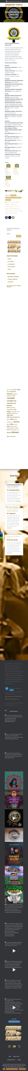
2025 (8, 391)
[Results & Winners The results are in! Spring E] (14, 970)
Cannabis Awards (13, 204)
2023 (15, 389)
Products (11, 213)
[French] (12, 228)
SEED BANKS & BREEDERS (13, 276)
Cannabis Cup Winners (11, 404)
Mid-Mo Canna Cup (16, 536)
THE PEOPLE (10, 281)
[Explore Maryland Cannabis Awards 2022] (16, 166)
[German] (14, 228)
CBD (15, 206)
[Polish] (19, 228)
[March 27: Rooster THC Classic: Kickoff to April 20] (14, 913)
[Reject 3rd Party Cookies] (26, 1066)
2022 (12, 389)
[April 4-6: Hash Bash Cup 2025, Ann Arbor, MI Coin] (14, 837)
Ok (4, 1069)
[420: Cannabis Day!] (12, 506)
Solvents (15, 424)
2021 (9, 202)
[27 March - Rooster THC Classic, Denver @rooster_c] (14, 818)
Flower (18, 411)
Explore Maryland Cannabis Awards (13, 197)
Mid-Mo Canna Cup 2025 (12, 540)
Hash (13, 413)
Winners (15, 213)
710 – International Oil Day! (13, 490)
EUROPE (9, 259)
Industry (7, 210)
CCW (12, 487)
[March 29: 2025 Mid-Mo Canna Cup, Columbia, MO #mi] (14, 875)
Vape (18, 429)
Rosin (8, 424)
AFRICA (9, 269)
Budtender (17, 202)
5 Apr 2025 (18, 705)
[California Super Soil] (14, 450)
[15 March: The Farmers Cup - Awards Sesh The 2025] (14, 989)
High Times (10, 415)
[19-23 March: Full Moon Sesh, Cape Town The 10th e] (14, 894)
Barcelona (15, 393)
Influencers (11, 210)
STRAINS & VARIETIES (12, 279)
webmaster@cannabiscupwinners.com (15, 1)
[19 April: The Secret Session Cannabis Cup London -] (14, 724)
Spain (8, 426)
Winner (9, 432)
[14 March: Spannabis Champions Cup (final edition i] (14, 1007)
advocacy (12, 202)
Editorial (16, 487)
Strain (15, 426)
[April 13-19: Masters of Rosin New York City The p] (14, 743)
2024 (18, 389)
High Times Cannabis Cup (13, 417)
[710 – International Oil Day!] (14, 482)
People (6, 213)
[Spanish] (10, 230)
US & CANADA (11, 261)
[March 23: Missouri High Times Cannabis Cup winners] (14, 856)
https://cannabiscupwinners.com (12, 699)
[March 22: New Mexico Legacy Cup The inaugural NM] (14, 932)
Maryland (20, 210)
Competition (12, 407)
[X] (1, 536)
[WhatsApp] (1, 538)
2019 (7, 389)
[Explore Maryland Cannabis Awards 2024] (8, 178)
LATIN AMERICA (11, 264)
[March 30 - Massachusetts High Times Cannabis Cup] (14, 799)
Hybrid (8, 419)
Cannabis (7, 204)
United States (13, 429)
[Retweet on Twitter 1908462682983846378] (8, 701)
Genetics (9, 413)
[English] (10, 228)
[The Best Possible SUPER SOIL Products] (14, 191)
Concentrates (10, 409)
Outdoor (9, 422)
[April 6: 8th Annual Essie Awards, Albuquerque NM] (14, 780)
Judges (16, 210)
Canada (13, 395)
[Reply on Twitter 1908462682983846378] (6, 701)
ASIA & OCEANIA (11, 266)
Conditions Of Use (11, 1059)
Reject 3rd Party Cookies (12, 1069)
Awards (9, 394)
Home (10, 1056)
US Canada (9, 537)
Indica (12, 419)
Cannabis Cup (11, 401)
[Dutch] (8, 228)
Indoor (15, 419)
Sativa (12, 424)
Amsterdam (13, 391)
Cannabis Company (9, 206)
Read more (18, 501)
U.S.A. (8, 429)
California (9, 395)
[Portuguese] (8, 230)
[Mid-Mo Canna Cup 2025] (10, 533)
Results (16, 422)
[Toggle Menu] (25, 5)
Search (8, 233)
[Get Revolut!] (14, 608)
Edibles (18, 206)
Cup (15, 409)
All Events (13, 195)
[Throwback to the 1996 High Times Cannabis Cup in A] (14, 761)
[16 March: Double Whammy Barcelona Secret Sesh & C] (14, 951)
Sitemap (19, 1059)
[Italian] (17, 228)
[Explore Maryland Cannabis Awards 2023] (8, 166)
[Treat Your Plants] (14, 336)
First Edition (14, 411)
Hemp (16, 413)
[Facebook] (1, 533)
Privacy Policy (16, 1056)
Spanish (12, 426)
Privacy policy (22, 1069)
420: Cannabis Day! (11, 513)
